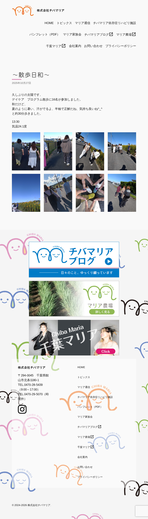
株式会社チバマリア (50, 10)
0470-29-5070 (33, 394)
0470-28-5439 (33, 385)
